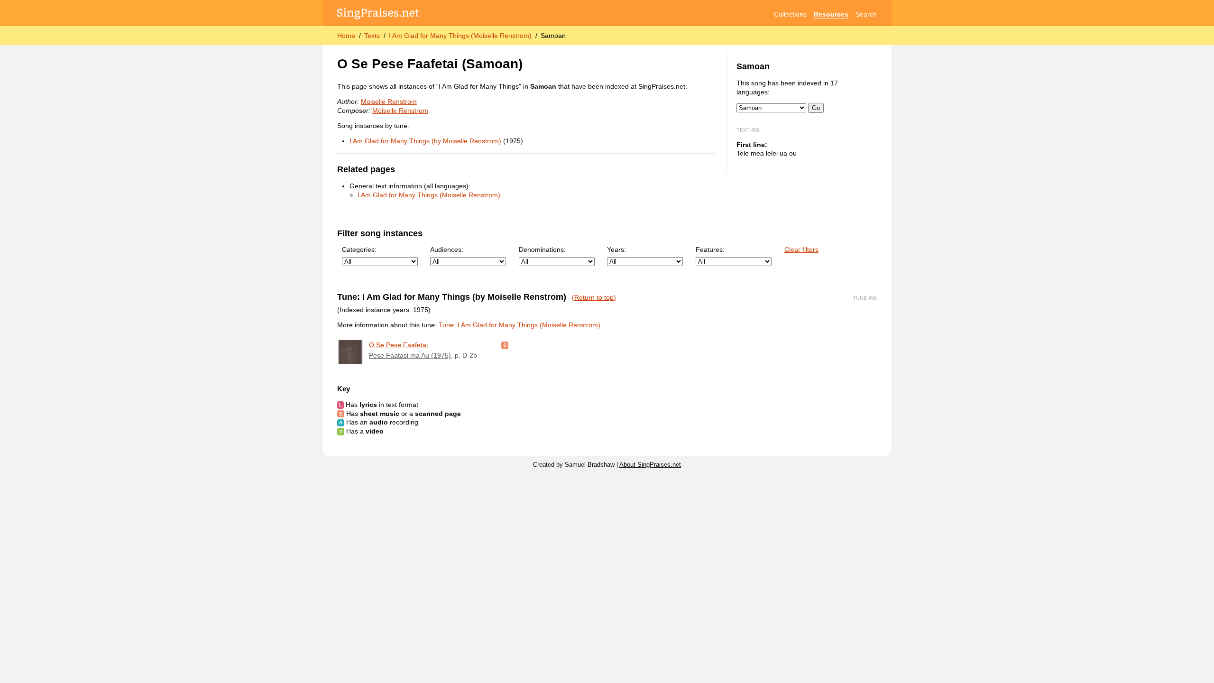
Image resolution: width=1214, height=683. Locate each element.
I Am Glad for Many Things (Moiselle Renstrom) (460, 35)
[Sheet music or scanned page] (504, 345)
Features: (710, 249)
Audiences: (446, 249)
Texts (372, 35)
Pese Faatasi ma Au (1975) (410, 355)
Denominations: (542, 249)
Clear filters (801, 249)
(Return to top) (594, 297)
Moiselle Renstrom (389, 101)
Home (346, 35)
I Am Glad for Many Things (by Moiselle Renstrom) (425, 141)
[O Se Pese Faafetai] (350, 352)
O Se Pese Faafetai (398, 345)
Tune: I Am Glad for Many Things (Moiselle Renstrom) (519, 325)
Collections (790, 14)
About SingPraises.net (650, 464)
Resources (831, 14)
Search (866, 14)
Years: (616, 249)
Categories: (359, 249)
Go (816, 107)
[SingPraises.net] (378, 14)
